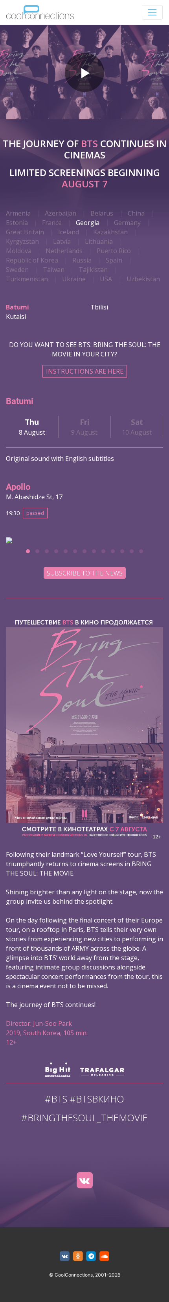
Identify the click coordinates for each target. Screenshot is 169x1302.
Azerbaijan (60, 213)
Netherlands (64, 250)
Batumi (17, 307)
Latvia (62, 241)
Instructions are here (84, 371)
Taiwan (53, 269)
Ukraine (74, 279)
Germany (127, 222)
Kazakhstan (110, 232)
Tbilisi (99, 307)
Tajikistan (93, 269)
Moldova (18, 250)
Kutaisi (16, 316)
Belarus (101, 213)
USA (106, 279)
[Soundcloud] (104, 1256)
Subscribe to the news (85, 573)
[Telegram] (91, 1256)
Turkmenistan (27, 279)
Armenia (18, 213)
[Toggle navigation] (152, 12)
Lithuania (99, 241)
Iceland (68, 232)
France (52, 222)
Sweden (17, 269)
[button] (28, 551)
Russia (82, 260)
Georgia (87, 222)
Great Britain (25, 232)
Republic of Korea (32, 260)
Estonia (17, 222)
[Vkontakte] (84, 1180)
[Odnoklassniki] (78, 1256)
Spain (114, 260)
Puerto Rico (114, 250)
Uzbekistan (143, 279)
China (136, 213)
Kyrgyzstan (22, 241)
